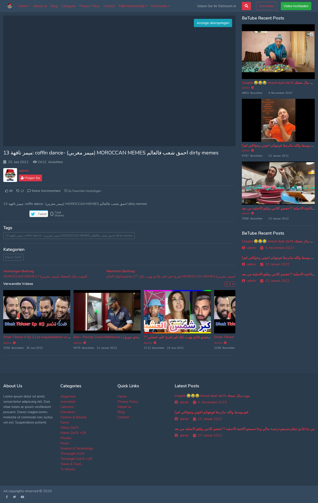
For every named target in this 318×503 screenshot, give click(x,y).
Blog (54, 6)
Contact (109, 6)
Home (22, 6)
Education (67, 412)
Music (64, 443)
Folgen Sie (32, 178)
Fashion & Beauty (73, 417)
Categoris (68, 6)
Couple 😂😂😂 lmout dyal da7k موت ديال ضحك (279, 82)
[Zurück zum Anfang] (12, 477)
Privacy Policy (89, 6)
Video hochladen (296, 6)
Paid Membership (131, 6)
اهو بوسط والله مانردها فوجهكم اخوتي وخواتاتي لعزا (278, 145)
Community (159, 6)
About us (40, 6)
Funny (64, 422)
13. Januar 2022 (277, 264)
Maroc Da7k (13, 257)
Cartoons (67, 406)
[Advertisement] (119, 81)
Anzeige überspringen (213, 23)
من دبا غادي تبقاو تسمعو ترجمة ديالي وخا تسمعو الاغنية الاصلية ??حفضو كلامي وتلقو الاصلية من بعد (245, 429)
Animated (67, 401)
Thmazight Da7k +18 (76, 458)
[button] (227, 284)
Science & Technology (76, 448)
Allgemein (68, 396)
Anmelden (267, 6)
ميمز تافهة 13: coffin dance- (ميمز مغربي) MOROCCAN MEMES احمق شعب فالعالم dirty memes (69, 236)
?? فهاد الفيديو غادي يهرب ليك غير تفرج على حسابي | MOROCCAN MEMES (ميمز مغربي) (208, 337)
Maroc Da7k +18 (73, 432)
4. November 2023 (279, 247)
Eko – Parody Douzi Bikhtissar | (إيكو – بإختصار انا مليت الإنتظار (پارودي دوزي (131, 337)
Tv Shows (67, 469)
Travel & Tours (71, 464)
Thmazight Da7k (72, 453)
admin (24, 170)
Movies (65, 438)
